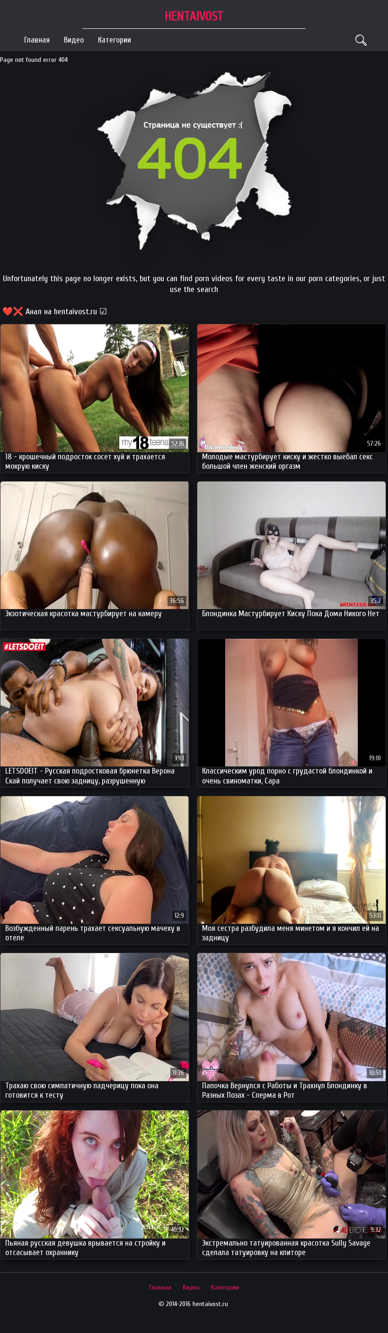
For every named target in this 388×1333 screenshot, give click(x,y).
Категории (114, 39)
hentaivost (194, 16)
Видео (74, 39)
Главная (37, 39)
